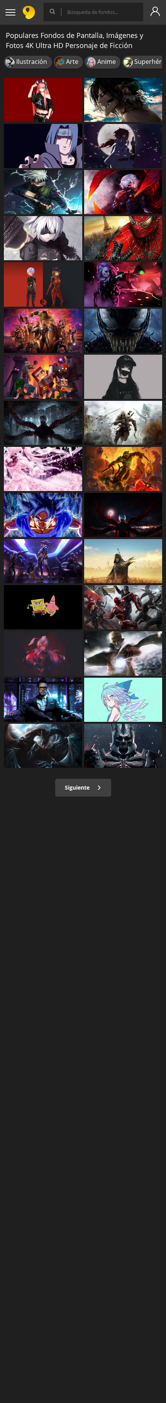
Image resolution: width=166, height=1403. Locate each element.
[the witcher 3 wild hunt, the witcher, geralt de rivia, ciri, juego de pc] (123, 561)
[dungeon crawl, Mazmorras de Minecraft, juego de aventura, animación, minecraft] (43, 377)
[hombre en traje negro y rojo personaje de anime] (123, 192)
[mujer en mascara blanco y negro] (123, 377)
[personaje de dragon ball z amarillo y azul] (43, 515)
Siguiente (78, 787)
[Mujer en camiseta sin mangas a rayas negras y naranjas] (123, 653)
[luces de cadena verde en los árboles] (43, 469)
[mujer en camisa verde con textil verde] (123, 100)
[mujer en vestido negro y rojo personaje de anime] (43, 653)
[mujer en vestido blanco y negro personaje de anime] (43, 561)
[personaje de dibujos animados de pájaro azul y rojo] (43, 607)
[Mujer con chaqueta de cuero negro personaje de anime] (43, 100)
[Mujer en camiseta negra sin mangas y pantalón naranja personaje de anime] (43, 284)
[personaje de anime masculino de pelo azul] (43, 238)
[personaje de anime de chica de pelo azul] (123, 700)
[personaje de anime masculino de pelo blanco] (43, 192)
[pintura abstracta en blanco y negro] (43, 746)
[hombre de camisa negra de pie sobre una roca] (123, 515)
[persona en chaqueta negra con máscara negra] (43, 423)
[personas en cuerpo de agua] (43, 331)
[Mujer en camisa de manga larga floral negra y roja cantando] (123, 284)
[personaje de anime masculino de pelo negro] (43, 146)
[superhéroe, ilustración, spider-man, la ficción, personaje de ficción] (123, 238)
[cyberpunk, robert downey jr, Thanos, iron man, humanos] (43, 700)
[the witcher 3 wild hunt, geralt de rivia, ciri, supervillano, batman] (123, 746)
